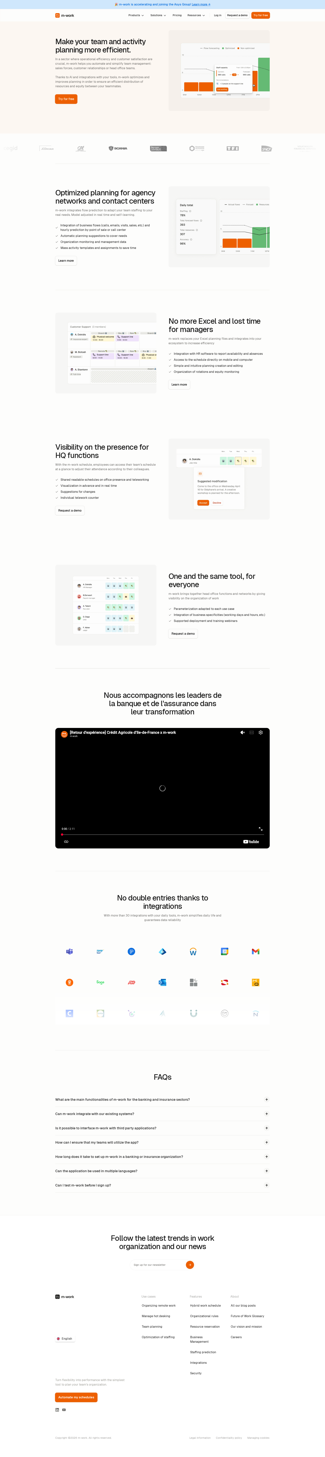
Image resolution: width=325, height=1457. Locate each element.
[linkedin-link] (57, 1410)
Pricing (177, 15)
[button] (136, 15)
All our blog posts (243, 1306)
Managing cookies (258, 1438)
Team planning (152, 1327)
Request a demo (237, 15)
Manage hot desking (156, 1316)
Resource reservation (205, 1327)
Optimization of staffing (158, 1337)
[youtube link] (64, 1410)
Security (196, 1373)
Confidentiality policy (229, 1438)
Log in (217, 15)
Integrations (198, 1363)
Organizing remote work (159, 1306)
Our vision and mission (246, 1327)
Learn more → (201, 4)
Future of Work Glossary (247, 1316)
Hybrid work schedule (205, 1306)
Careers (236, 1337)
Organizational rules (204, 1316)
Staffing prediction (203, 1352)
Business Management (199, 1339)
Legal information (200, 1438)
